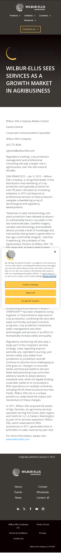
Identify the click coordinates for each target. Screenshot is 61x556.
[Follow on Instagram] (43, 508)
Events (18, 492)
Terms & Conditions (18, 533)
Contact (42, 486)
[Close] (55, 251)
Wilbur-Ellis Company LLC (18, 526)
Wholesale (43, 492)
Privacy (42, 533)
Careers (41, 497)
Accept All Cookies (30, 301)
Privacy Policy (49, 276)
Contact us (28, 29)
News (18, 497)
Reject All (30, 293)
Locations (43, 16)
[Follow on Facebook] (30, 508)
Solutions (28, 16)
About (18, 486)
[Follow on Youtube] (36, 508)
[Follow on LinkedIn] (17, 508)
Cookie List (18, 538)
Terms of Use (42, 524)
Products (14, 16)
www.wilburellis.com (17, 439)
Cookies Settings (30, 284)
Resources (29, 20)
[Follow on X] (24, 508)
